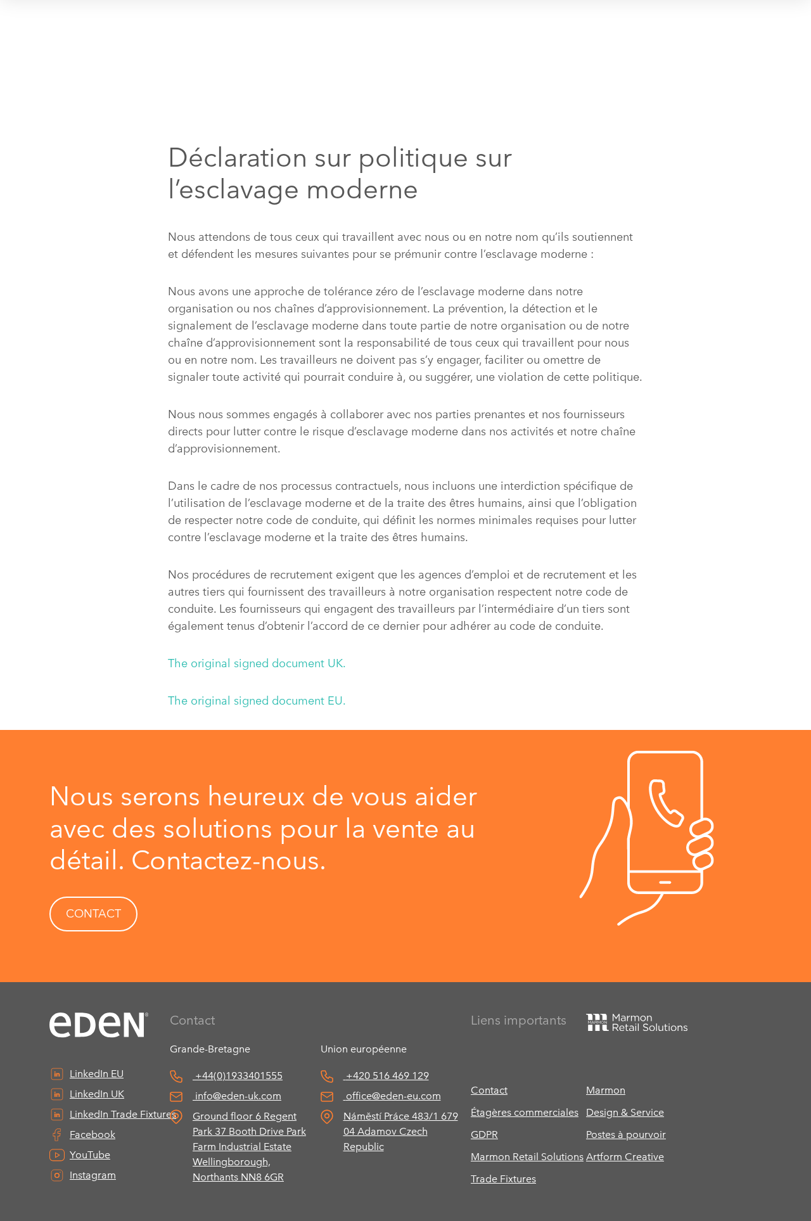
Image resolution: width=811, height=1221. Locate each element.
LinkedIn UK (97, 1094)
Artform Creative (625, 1157)
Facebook (92, 1134)
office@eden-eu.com (393, 1096)
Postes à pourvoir (626, 1134)
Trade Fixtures (503, 1179)
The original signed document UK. (257, 663)
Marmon (605, 1090)
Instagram (93, 1175)
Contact (489, 1090)
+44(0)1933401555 (239, 1076)
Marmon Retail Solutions (527, 1157)
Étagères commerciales (524, 1112)
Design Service (625, 1112)
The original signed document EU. (257, 701)
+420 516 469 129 (387, 1076)
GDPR (484, 1134)
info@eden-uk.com (238, 1096)
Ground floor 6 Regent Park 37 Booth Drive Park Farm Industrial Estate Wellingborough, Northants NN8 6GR (249, 1146)
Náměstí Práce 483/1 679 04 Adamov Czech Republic (400, 1131)
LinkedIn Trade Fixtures (123, 1114)
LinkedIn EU (97, 1074)
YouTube (90, 1155)
